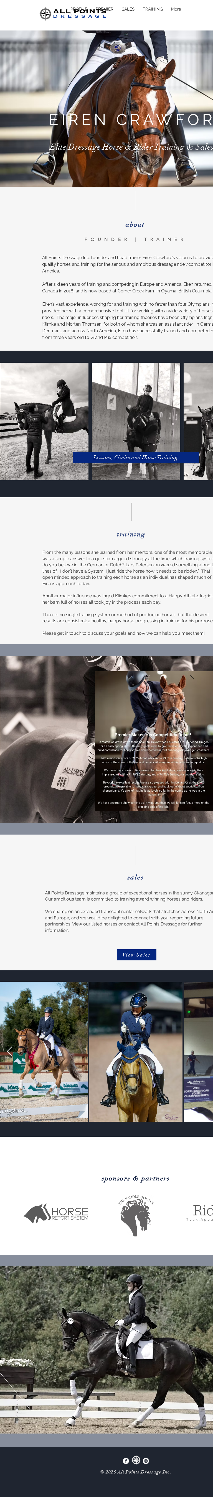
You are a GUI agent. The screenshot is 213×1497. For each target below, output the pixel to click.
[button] (192, 677)
